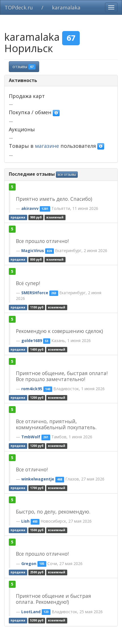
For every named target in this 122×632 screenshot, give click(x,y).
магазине (47, 145)
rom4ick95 (31, 388)
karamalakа (66, 7)
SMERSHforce (34, 292)
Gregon (28, 563)
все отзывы (67, 174)
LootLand (31, 611)
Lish (25, 521)
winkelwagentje (37, 479)
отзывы (22, 66)
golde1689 (31, 340)
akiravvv (30, 208)
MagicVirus (32, 250)
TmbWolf (30, 436)
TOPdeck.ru (19, 7)
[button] (56, 113)
